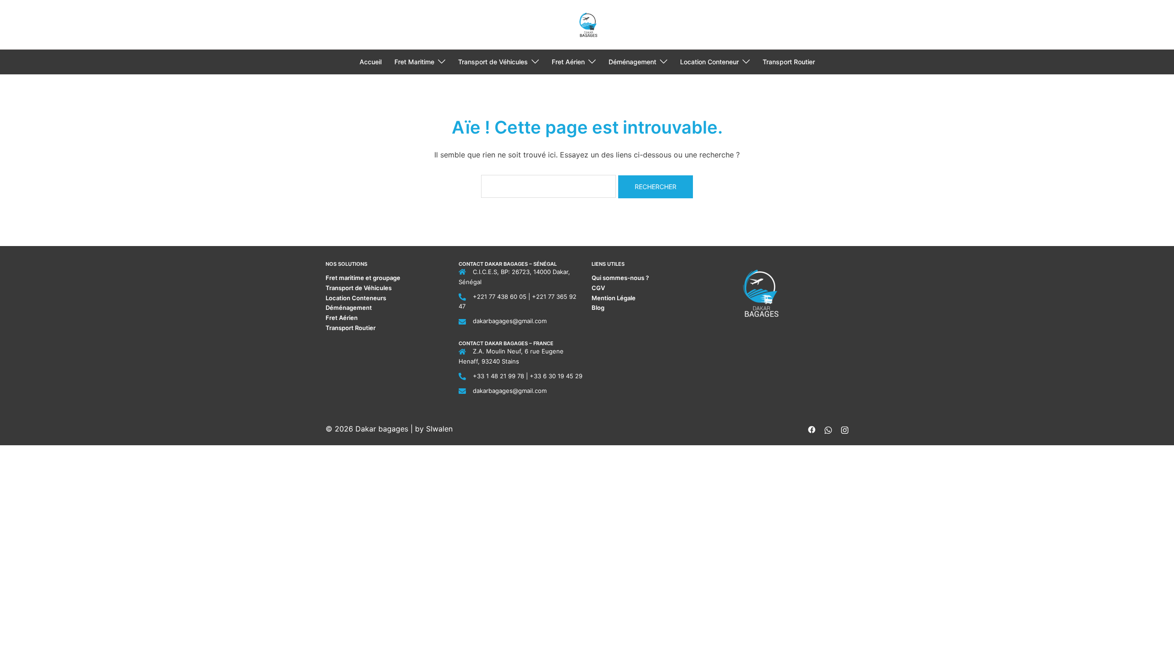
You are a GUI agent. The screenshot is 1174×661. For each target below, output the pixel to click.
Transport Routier (789, 62)
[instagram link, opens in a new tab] (844, 428)
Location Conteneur (709, 62)
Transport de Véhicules (493, 62)
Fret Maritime (414, 62)
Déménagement (632, 62)
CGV (598, 287)
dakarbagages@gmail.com (510, 321)
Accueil (371, 62)
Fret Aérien (568, 62)
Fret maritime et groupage (363, 277)
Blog (598, 307)
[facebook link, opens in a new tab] (811, 428)
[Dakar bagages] (587, 23)
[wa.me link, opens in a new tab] (828, 428)
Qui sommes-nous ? (621, 277)
